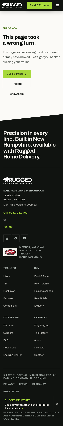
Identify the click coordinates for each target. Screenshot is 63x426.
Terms (23, 384)
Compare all (10, 305)
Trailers (17, 83)
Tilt (5, 283)
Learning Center (12, 355)
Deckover (9, 291)
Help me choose (43, 291)
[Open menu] (57, 5)
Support (8, 333)
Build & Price (15, 73)
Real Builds (40, 298)
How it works (41, 283)
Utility (6, 276)
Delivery (39, 305)
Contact (39, 355)
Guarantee (11, 391)
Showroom (17, 93)
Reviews (39, 347)
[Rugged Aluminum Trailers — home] (12, 5)
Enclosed (8, 298)
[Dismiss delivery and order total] (57, 404)
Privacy (9, 384)
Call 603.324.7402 (15, 212)
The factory (41, 333)
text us (7, 226)
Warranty (8, 325)
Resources (9, 347)
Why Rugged (41, 325)
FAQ (6, 340)
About (37, 340)
